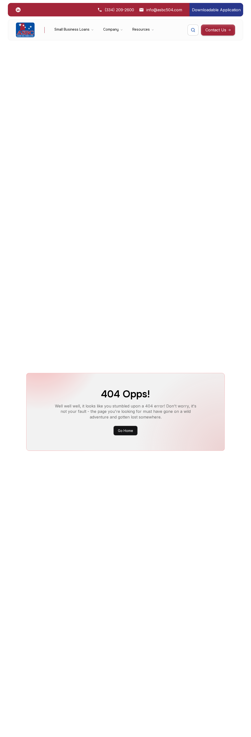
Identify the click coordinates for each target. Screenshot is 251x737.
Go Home (125, 431)
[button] (73, 30)
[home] (25, 30)
